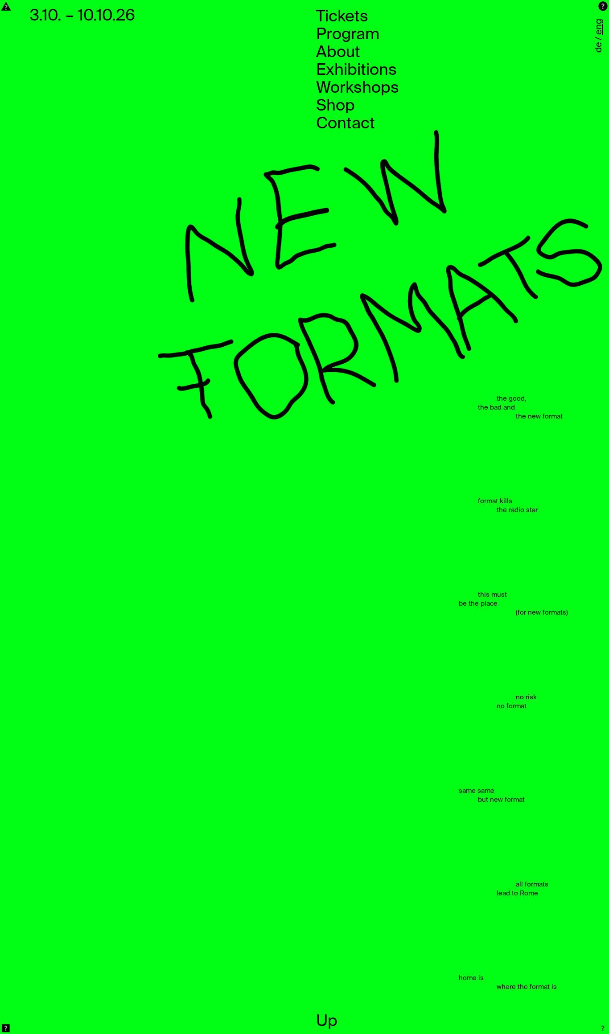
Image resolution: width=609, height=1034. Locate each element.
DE (599, 47)
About (338, 53)
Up (326, 1021)
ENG (599, 27)
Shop (335, 106)
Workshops (357, 88)
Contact (345, 124)
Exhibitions (356, 70)
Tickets (342, 17)
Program (347, 35)
